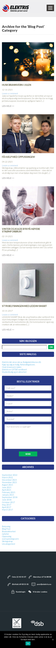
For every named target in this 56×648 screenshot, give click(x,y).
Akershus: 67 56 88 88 (42, 577)
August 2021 (7, 484)
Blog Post (6, 529)
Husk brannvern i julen (16, 85)
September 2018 (9, 497)
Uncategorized (8, 544)
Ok (28, 643)
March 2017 (7, 509)
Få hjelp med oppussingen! (18, 157)
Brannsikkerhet (9, 531)
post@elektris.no (44, 584)
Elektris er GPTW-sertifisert (14, 369)
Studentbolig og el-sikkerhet (14, 372)
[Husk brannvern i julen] (28, 61)
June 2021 (6, 487)
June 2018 (6, 499)
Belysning (6, 526)
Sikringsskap (7, 541)
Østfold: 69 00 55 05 (20, 584)
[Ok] (52, 639)
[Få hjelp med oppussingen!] (28, 133)
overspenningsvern (10, 538)
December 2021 (9, 480)
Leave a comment (10, 93)
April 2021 (6, 490)
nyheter (5, 534)
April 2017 (6, 507)
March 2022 (7, 477)
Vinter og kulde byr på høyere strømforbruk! (21, 230)
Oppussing (6, 536)
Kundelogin (20, 592)
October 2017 (8, 502)
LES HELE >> (8, 106)
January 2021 (8, 494)
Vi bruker (40, 592)
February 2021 (8, 492)
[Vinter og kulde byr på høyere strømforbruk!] (28, 205)
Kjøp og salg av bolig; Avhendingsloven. (18, 364)
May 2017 (6, 504)
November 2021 (9, 482)
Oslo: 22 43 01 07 (19, 577)
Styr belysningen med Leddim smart (24, 306)
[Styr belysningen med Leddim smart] (28, 282)
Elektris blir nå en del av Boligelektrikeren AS (21, 362)
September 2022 (9, 475)
